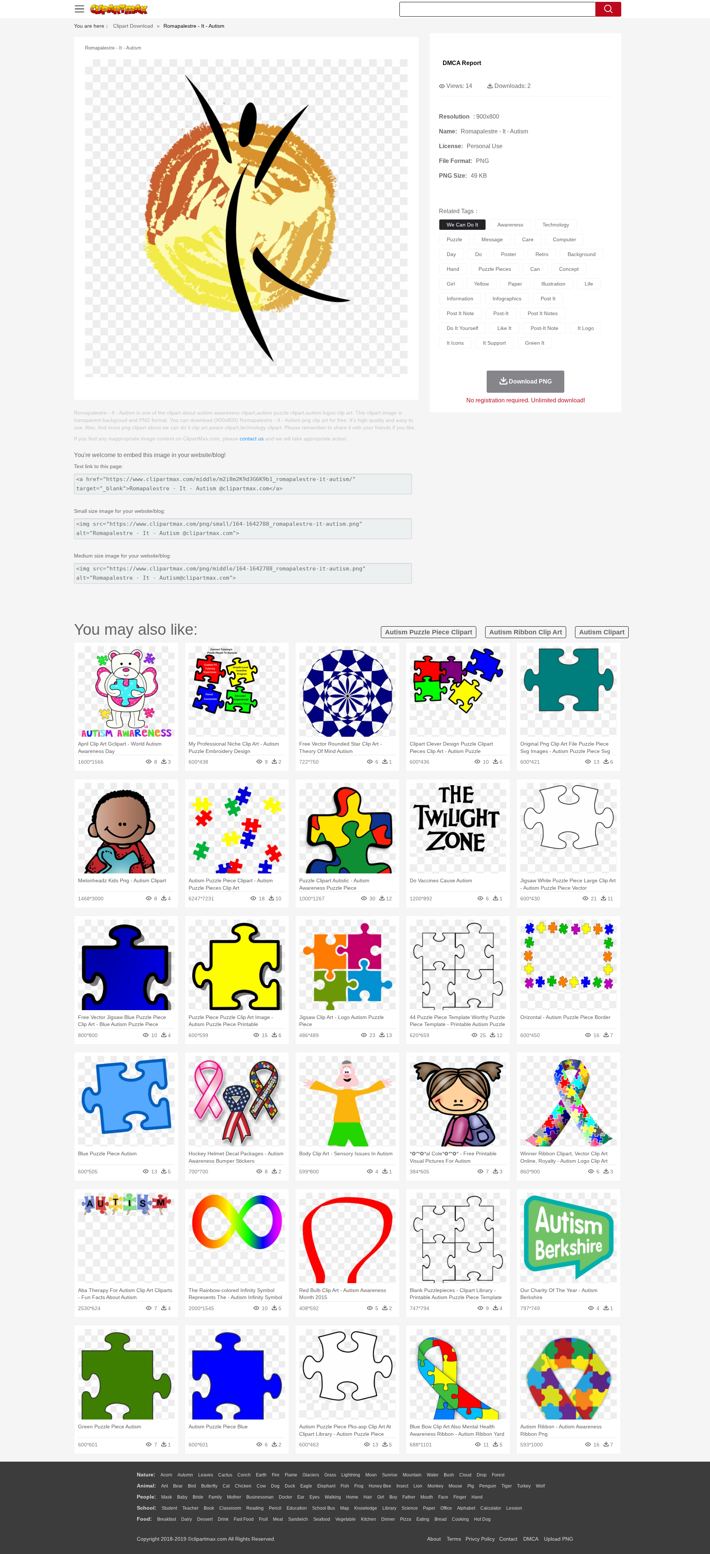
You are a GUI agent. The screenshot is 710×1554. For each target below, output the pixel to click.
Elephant (326, 1486)
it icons (455, 343)
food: (144, 1519)
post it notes (543, 313)
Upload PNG (558, 1539)
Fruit (263, 1519)
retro (541, 254)
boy (393, 1497)
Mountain (412, 1475)
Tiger (506, 1486)
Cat (226, 1486)
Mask (166, 1497)
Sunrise (390, 1475)
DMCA (530, 1539)
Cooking (460, 1519)
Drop (482, 1475)
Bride (198, 1497)
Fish (345, 1486)
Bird (192, 1486)
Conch (244, 1475)
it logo (586, 328)
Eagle (306, 1486)
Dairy (186, 1519)
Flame (291, 1475)
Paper (429, 1508)
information (460, 298)
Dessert (205, 1519)
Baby (182, 1497)
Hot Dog (482, 1519)
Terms (454, 1539)
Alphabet (466, 1508)
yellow (481, 284)
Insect (402, 1486)
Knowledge (365, 1508)
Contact (508, 1539)
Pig (470, 1486)
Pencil (275, 1508)
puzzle (454, 239)
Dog (275, 1486)
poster (508, 254)
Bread (441, 1519)
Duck (290, 1486)
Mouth (426, 1497)
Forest (498, 1475)
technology (555, 225)
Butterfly (209, 1486)
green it (534, 343)
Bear (178, 1486)
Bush (449, 1475)
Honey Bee (380, 1486)
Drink (223, 1519)
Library (389, 1508)
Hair (368, 1497)
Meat (278, 1519)
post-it (500, 313)
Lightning (350, 1475)
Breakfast (166, 1519)
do (478, 254)
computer (564, 239)
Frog (359, 1486)
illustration (553, 284)
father (408, 1497)
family (215, 1497)
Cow (261, 1486)
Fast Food (244, 1519)
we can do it (462, 225)
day (451, 254)
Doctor (285, 1497)
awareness (510, 225)
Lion (417, 1486)
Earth (261, 1475)
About (434, 1539)
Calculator (490, 1508)
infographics (507, 298)
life (589, 284)
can (535, 269)
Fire (276, 1475)
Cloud (465, 1475)
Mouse (455, 1486)
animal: (146, 1486)
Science (410, 1508)
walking (333, 1497)
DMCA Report (462, 63)
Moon (371, 1475)
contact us (252, 439)
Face (443, 1497)
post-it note (544, 328)
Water (433, 1475)
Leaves (205, 1475)
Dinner (388, 1519)
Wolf (540, 1486)
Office (446, 1508)
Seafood (321, 1519)
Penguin (487, 1486)
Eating (422, 1519)
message (492, 239)
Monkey (435, 1486)
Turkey (524, 1486)
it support (494, 343)
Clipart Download (133, 26)
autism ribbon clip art (525, 632)
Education (297, 1508)
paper (515, 284)
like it (504, 328)
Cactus (225, 1475)
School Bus (323, 1508)
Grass (330, 1475)
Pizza (405, 1519)
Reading (255, 1508)
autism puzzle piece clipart (428, 632)
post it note (460, 313)
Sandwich (298, 1519)
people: (146, 1497)
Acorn (166, 1475)
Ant (164, 1486)
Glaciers (310, 1475)
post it (548, 298)
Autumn (185, 1475)
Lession (514, 1508)
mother (234, 1497)
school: (146, 1508)
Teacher (190, 1508)
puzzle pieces (495, 269)
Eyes (315, 1497)
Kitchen (368, 1519)
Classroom (230, 1508)
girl (451, 284)
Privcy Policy (480, 1539)
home (352, 1497)
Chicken (243, 1486)
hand (453, 269)
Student (169, 1508)
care (528, 239)
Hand (477, 1497)
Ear (300, 1497)
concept (569, 269)
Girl (380, 1497)
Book (209, 1508)
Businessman (260, 1497)
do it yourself (462, 328)
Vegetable (345, 1519)
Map (344, 1508)
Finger (459, 1497)
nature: (146, 1475)
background (582, 254)
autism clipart (602, 632)
